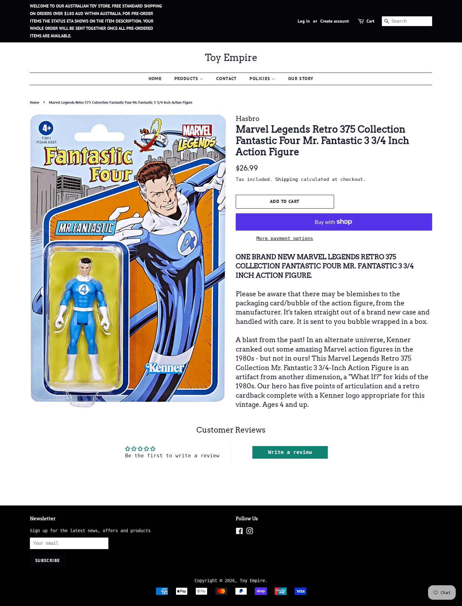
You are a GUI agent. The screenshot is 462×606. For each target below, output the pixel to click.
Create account (334, 21)
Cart (370, 21)
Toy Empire (231, 57)
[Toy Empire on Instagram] (249, 532)
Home (155, 78)
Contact (226, 78)
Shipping (286, 179)
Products (187, 78)
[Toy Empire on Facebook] (239, 532)
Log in (304, 21)
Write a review (290, 452)
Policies (261, 78)
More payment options (284, 238)
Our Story (301, 78)
